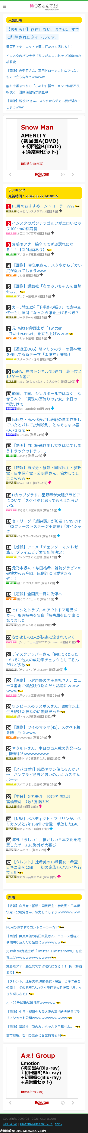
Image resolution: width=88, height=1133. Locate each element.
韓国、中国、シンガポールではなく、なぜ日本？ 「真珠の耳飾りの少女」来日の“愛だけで (43, 399)
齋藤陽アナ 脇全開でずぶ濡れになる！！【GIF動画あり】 (39, 246)
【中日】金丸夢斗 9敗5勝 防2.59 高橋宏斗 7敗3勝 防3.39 (42, 799)
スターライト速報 (28, 359)
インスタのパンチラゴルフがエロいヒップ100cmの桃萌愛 (43, 225)
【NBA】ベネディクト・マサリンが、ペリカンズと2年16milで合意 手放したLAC (43, 821)
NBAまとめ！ (25, 829)
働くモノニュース (28, 599)
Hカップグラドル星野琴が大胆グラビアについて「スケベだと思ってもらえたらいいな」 (43, 500)
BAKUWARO (24, 737)
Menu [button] (4, 6)
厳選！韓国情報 (27, 409)
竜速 (20, 807)
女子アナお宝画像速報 (31, 695)
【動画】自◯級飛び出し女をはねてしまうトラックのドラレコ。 (43, 448)
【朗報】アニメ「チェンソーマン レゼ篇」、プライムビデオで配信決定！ (42, 549)
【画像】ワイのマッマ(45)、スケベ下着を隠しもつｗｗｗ (43, 729)
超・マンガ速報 (27, 716)
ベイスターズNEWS (29, 536)
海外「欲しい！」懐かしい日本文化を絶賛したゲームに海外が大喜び (43, 842)
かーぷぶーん (25, 317)
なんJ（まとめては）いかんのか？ (38, 381)
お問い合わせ (10, 1124)
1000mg (22, 456)
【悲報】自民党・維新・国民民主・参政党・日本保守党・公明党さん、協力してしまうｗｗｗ (43, 473)
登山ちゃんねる (27, 625)
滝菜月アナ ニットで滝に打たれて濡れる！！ (39, 46)
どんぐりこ (24, 850)
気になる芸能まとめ (29, 877)
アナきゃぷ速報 (27, 254)
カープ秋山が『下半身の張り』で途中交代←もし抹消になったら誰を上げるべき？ (43, 309)
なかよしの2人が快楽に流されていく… (45, 637)
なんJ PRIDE (24, 483)
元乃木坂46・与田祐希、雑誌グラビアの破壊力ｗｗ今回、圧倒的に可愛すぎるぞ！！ (44, 573)
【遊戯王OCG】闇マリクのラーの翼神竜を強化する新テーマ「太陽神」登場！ (43, 351)
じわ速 (21, 275)
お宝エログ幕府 (27, 233)
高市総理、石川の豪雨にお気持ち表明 (33, 1035)
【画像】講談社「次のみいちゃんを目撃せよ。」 (43, 288)
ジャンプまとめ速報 (29, 557)
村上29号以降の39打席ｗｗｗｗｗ (31, 1002)
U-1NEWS (23, 435)
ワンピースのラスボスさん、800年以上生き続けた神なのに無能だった (43, 708)
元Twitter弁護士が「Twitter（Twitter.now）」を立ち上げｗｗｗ (37, 330)
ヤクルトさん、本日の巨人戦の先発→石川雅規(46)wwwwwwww (43, 750)
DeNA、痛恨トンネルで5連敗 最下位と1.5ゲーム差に (44, 373)
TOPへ (58, 1124)
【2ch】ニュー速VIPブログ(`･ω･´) (39, 642)
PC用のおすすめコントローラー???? (43, 206)
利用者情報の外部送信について (36, 1124)
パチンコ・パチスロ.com (32, 669)
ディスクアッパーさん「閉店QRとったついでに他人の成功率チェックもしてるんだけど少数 (42, 659)
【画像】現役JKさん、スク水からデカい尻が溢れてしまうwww (44, 267)
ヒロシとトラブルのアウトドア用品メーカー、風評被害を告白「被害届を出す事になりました (43, 615)
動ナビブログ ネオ (28, 583)
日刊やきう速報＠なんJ (31, 758)
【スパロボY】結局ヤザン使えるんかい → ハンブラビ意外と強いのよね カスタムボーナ (44, 774)
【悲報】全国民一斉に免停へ (37, 593)
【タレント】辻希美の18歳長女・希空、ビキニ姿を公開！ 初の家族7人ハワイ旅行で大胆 (44, 867)
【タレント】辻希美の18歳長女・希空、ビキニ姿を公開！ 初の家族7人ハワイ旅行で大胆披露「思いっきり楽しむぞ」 (44, 987)
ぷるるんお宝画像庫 (29, 510)
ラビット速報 (25, 338)
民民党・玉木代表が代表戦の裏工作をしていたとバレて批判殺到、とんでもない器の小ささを (43, 424)
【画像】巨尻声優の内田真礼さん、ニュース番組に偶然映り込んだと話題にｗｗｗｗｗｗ (43, 685)
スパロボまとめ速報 (29, 784)
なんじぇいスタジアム (31, 211)
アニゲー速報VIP (27, 296)
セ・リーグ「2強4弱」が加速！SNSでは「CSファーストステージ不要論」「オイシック (43, 526)
